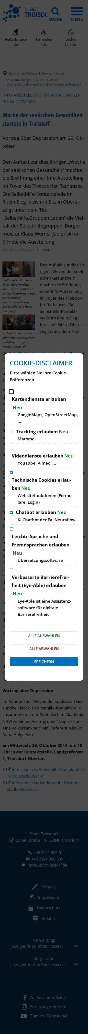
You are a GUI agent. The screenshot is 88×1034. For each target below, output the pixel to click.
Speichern (44, 661)
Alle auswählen (44, 635)
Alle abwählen (44, 648)
